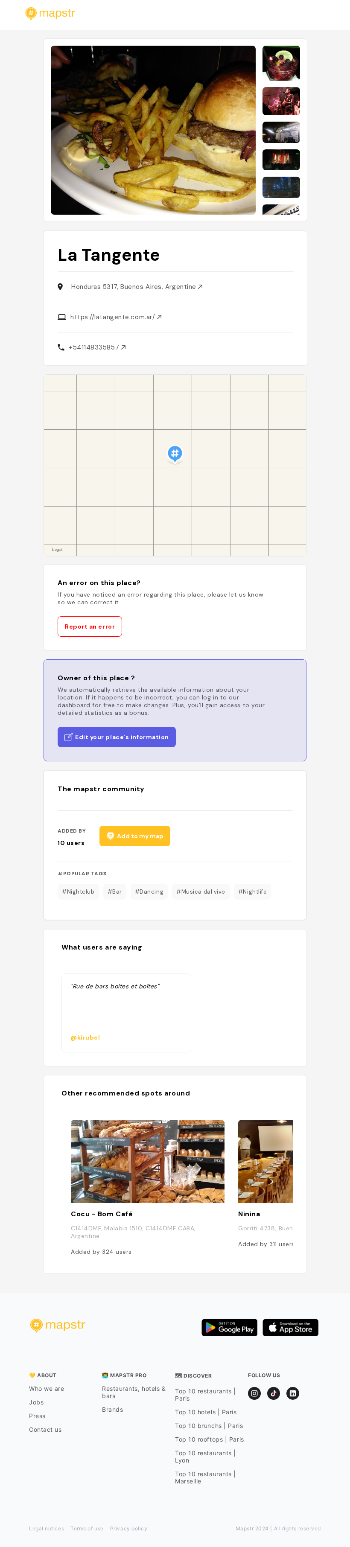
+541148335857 (95, 347)
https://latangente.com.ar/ (113, 317)
